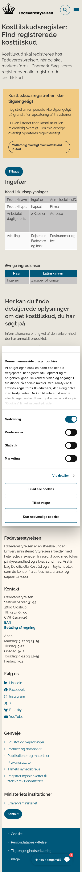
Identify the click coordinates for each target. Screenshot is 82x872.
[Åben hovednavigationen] (78, 10)
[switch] (71, 432)
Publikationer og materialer (28, 756)
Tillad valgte (41, 503)
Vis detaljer (60, 475)
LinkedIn (15, 683)
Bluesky (15, 710)
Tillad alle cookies (41, 489)
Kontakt (13, 814)
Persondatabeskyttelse (28, 842)
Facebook (17, 690)
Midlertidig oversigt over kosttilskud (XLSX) (37, 147)
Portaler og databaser (25, 749)
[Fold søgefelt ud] (65, 10)
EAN (7, 622)
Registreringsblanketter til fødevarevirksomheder (27, 778)
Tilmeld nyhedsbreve (24, 769)
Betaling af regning (19, 628)
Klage (15, 859)
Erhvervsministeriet (22, 803)
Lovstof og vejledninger (26, 742)
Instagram (17, 696)
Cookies (17, 834)
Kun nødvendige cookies (41, 516)
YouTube (16, 717)
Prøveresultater (20, 762)
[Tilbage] (15, 168)
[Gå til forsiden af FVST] (26, 9)
